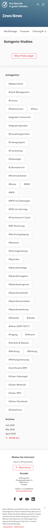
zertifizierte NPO (18, 368)
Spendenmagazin (19, 276)
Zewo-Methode (18, 385)
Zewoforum (16, 410)
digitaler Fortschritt (20, 117)
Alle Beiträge (10, 31)
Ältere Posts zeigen (24, 56)
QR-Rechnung (17, 226)
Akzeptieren (8, 527)
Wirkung (33, 351)
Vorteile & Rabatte (19, 343)
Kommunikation (18, 176)
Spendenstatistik (19, 293)
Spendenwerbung (19, 310)
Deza (35, 109)
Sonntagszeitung (19, 251)
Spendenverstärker (20, 301)
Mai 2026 (10, 430)
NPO (12, 193)
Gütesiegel (15, 159)
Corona (13, 101)
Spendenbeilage (18, 268)
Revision (14, 243)
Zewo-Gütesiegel (19, 376)
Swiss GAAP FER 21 (20, 326)
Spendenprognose (19, 284)
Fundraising (16, 151)
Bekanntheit (16, 84)
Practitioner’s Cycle (20, 218)
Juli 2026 (10, 425)
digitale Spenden (19, 126)
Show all (14, 438)
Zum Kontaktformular (24, 491)
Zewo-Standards (18, 401)
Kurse (13, 184)
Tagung (14, 335)
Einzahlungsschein (20, 134)
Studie (31, 318)
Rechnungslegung (19, 234)
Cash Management (19, 92)
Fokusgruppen (17, 142)
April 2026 (11, 434)
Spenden (14, 259)
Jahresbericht (17, 167)
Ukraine (31, 335)
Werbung (14, 351)
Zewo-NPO (15, 393)
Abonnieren (25, 467)
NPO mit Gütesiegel (20, 201)
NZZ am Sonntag (18, 209)
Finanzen (25, 31)
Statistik (14, 318)
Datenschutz (16, 109)
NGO (27, 184)
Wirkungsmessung (19, 360)
